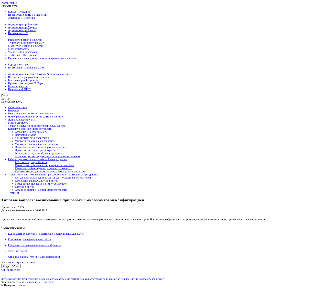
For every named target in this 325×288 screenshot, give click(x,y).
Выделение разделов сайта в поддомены (38, 153)
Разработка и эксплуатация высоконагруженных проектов (42, 58)
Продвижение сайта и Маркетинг (27, 14)
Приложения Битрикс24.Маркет (26, 83)
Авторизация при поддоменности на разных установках (47, 156)
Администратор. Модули (22, 27)
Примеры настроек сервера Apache (35, 150)
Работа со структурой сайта (31, 162)
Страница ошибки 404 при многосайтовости (41, 189)
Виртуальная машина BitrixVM (26, 67)
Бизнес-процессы (18, 86)
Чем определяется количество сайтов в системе (35, 116)
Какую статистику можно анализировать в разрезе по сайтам (50, 171)
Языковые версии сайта (22, 119)
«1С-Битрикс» (47, 282)
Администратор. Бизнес (22, 30)
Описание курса (17, 107)
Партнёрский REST (19, 89)
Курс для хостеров (18, 64)
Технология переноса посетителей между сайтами (37, 125)
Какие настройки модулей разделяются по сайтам (43, 168)
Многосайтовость (18, 48)
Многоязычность (18, 122)
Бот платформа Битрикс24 (23, 80)
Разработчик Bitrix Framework (25, 39)
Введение (13, 110)
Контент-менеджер (19, 11)
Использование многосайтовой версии (30, 113)
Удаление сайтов (24, 186)
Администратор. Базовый (23, 24)
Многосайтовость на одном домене (35, 141)
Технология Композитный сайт (26, 42)
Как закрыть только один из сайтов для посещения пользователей (53, 177)
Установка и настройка (21, 17)
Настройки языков (25, 134)
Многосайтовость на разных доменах (36, 144)
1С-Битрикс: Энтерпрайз (22, 55)
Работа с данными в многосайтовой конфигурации (37, 159)
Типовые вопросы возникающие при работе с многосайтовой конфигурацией (53, 174)
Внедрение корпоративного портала (29, 77)
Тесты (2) (13, 192)
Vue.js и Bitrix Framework (22, 52)
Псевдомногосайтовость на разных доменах (40, 147)
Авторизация (9, 2)
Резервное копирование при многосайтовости (41, 183)
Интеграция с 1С (18, 33)
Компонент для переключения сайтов (36, 180)
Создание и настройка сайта (31, 131)
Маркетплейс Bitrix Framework (25, 45)
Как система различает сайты (32, 137)
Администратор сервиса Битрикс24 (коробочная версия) (40, 74)
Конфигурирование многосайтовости (30, 128)
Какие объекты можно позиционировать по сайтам (44, 165)
